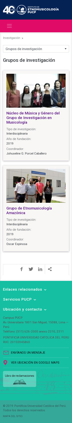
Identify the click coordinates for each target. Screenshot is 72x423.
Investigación (11, 38)
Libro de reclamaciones (19, 375)
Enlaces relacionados (22, 289)
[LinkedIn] (40, 269)
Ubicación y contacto (22, 309)
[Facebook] (21, 269)
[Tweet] (31, 269)
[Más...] (49, 269)
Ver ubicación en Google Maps (35, 362)
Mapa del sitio (13, 416)
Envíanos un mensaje (28, 352)
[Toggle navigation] (9, 26)
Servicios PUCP (17, 299)
